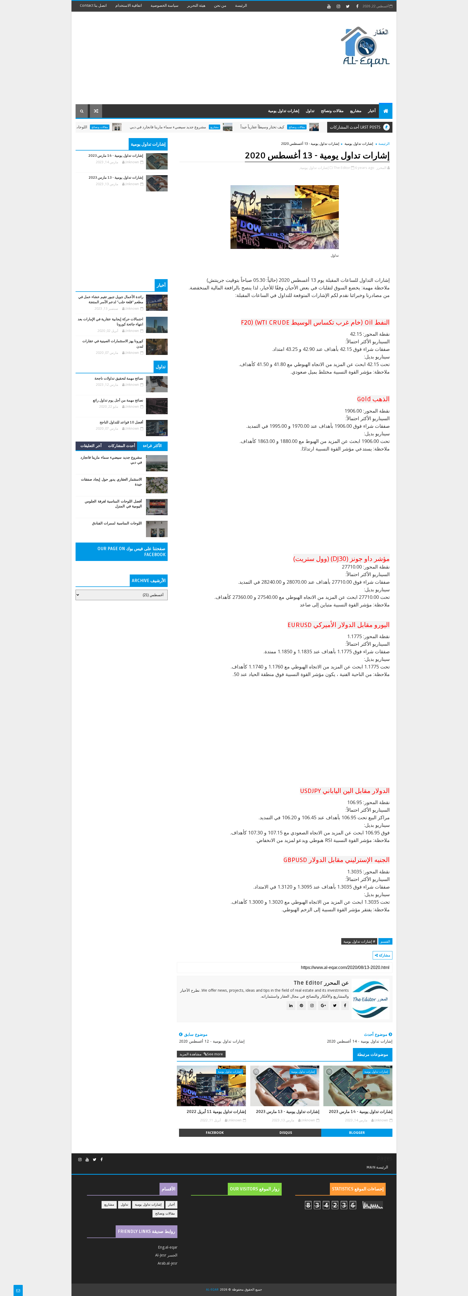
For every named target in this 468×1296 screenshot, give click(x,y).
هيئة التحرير (196, 5)
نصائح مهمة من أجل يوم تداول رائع (118, 400)
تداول (310, 111)
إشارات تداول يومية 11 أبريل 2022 (216, 1111)
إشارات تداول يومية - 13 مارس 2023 (287, 1111)
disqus (286, 1132)
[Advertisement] (174, 58)
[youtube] (329, 6)
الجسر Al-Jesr (166, 1255)
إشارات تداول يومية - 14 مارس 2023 (360, 1111)
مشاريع (356, 111)
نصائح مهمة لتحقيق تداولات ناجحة (119, 378)
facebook (215, 1132)
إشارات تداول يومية (283, 111)
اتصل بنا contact (93, 5)
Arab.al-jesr (167, 1263)
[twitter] (348, 6)
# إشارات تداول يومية (359, 941)
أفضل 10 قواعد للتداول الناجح (121, 422)
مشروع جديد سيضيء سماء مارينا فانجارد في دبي (196, 127)
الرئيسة (241, 5)
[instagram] (338, 6)
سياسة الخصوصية (164, 5)
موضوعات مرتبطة (372, 1054)
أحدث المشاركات (121, 445)
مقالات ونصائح (332, 111)
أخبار (372, 111)
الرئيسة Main (377, 1167)
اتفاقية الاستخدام (128, 5)
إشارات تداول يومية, (314, 167)
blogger (357, 1132)
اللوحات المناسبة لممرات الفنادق (89, 127)
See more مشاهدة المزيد (201, 1054)
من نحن (220, 5)
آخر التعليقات (91, 445)
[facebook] (357, 6)
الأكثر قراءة (152, 445)
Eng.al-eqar (167, 1247)
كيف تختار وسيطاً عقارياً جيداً (291, 127)
